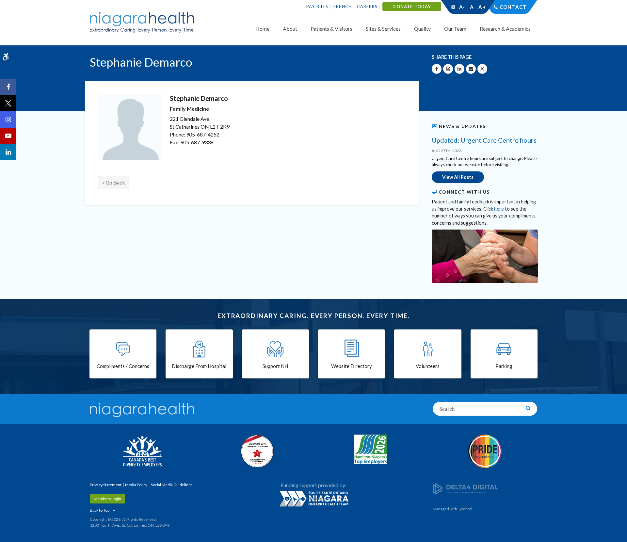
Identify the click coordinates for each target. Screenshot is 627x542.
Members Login (107, 498)
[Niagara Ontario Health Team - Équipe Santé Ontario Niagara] (313, 498)
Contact (513, 7)
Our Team (455, 28)
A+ (481, 7)
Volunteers (428, 366)
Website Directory (351, 366)
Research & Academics (505, 28)
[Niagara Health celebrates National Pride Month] (485, 451)
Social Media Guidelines (172, 484)
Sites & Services (383, 28)
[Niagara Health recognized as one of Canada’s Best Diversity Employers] (142, 452)
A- (462, 7)
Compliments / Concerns (123, 366)
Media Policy (136, 484)
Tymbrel (465, 508)
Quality (422, 28)
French (342, 6)
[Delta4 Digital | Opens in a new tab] (465, 488)
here (499, 209)
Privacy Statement (105, 484)
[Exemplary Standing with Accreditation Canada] (256, 451)
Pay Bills (317, 6)
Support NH (275, 366)
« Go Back (113, 182)
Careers (367, 6)
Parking (503, 366)
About (290, 28)
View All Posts (458, 177)
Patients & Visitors (331, 28)
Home (262, 28)
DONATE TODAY (412, 6)
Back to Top (99, 510)
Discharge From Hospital (199, 366)
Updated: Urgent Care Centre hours (484, 140)
